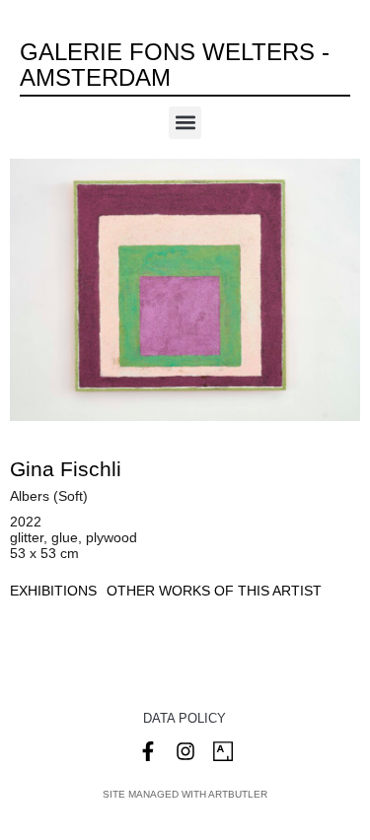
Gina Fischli (65, 468)
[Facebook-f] (148, 751)
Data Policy (184, 718)
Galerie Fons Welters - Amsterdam (175, 64)
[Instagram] (185, 751)
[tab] (53, 591)
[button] (185, 122)
